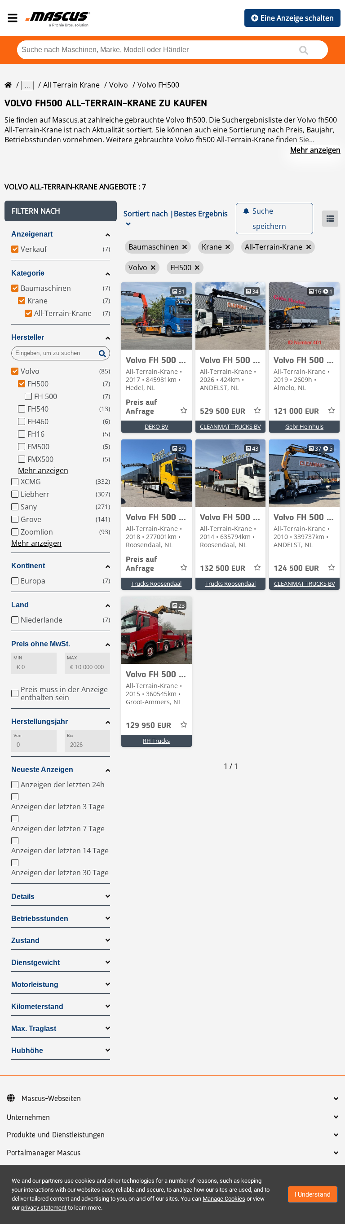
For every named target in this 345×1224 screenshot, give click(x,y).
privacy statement (43, 1207)
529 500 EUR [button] (222, 412)
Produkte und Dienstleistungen (56, 1135)
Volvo (118, 85)
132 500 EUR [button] (222, 569)
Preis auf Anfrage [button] (141, 407)
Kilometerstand (37, 1006)
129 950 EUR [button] (148, 726)
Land (20, 605)
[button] (60, 211)
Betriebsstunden (39, 918)
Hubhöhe (27, 1050)
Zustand (25, 940)
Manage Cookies (224, 1198)
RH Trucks (156, 741)
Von (17, 735)
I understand (313, 1194)
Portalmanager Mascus (43, 1153)
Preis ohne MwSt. (40, 644)
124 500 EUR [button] (296, 569)
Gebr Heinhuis (304, 426)
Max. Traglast (33, 1028)
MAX (72, 657)
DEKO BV (156, 426)
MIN (17, 657)
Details (23, 896)
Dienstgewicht (35, 962)
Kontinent (28, 566)
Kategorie (27, 273)
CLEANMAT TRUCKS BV (230, 426)
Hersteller (27, 337)
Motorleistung (34, 984)
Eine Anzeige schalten (297, 18)
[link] (156, 316)
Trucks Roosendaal (156, 583)
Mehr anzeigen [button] (43, 470)
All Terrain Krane (71, 85)
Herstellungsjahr (39, 721)
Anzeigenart (32, 234)
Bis (70, 735)
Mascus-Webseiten (51, 1099)
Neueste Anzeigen (42, 769)
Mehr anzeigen (315, 150)
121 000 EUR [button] (296, 412)
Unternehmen (28, 1118)
